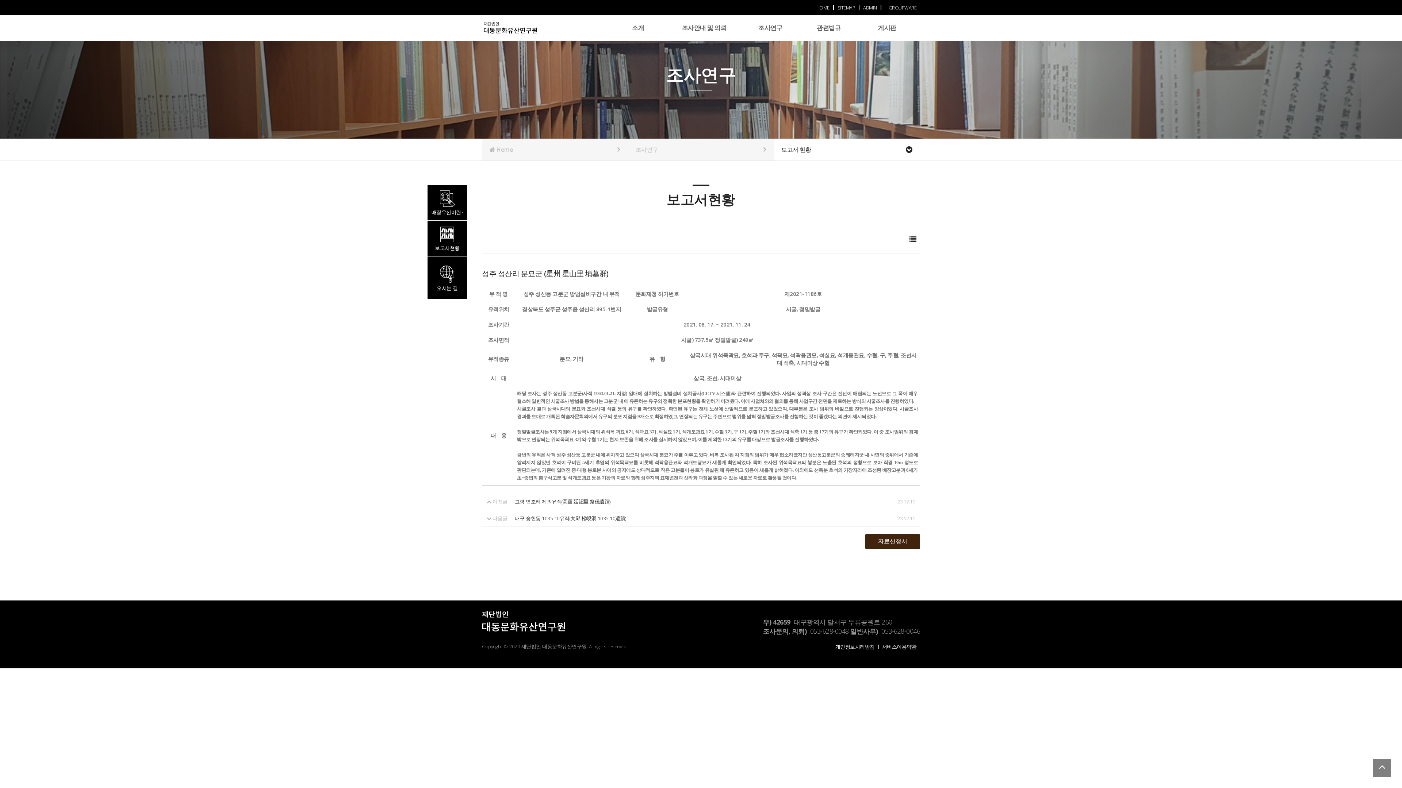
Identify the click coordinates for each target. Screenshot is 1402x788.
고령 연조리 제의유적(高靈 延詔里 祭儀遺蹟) (562, 501)
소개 (638, 27)
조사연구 (770, 27)
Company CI (524, 32)
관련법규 (829, 27)
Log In (918, 37)
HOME (823, 7)
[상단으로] (1382, 768)
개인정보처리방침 (855, 646)
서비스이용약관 (899, 646)
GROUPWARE (903, 7)
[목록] (913, 239)
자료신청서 (892, 541)
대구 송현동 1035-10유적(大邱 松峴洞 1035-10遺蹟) (570, 518)
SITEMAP (846, 7)
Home (504, 150)
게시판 (887, 27)
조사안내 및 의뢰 (704, 27)
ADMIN (870, 7)
